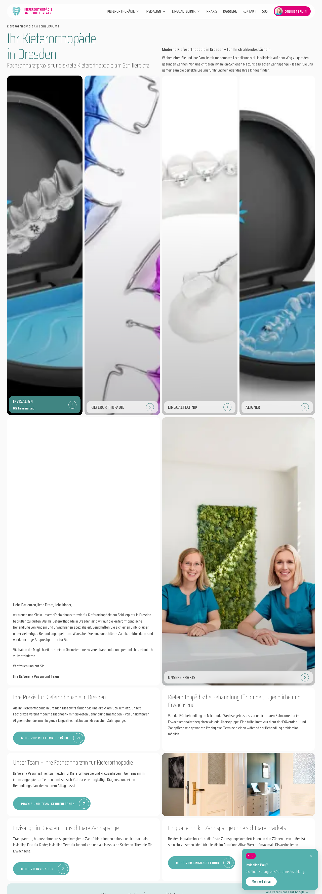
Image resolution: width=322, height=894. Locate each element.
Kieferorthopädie (121, 11)
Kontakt (249, 11)
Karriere (230, 11)
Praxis (212, 11)
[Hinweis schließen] (311, 856)
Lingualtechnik (183, 11)
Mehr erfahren (261, 881)
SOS (265, 11)
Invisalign (153, 11)
